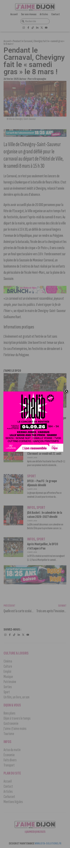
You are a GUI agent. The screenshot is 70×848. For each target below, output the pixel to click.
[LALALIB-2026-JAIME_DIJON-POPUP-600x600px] (33, 450)
